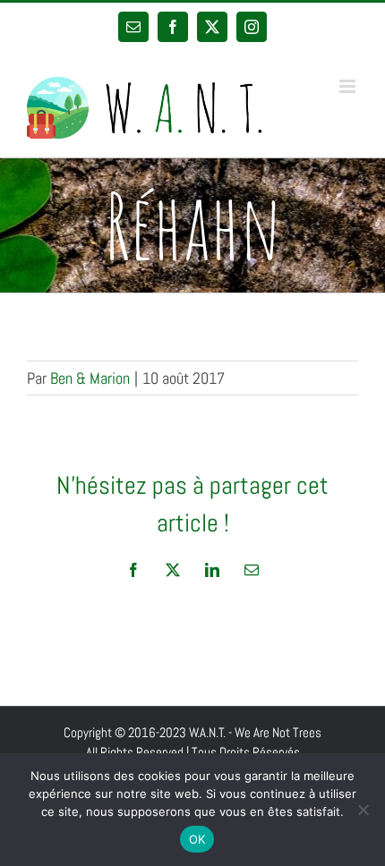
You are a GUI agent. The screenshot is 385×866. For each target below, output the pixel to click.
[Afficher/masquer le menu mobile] (348, 86)
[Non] (363, 810)
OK (197, 839)
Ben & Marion (90, 378)
